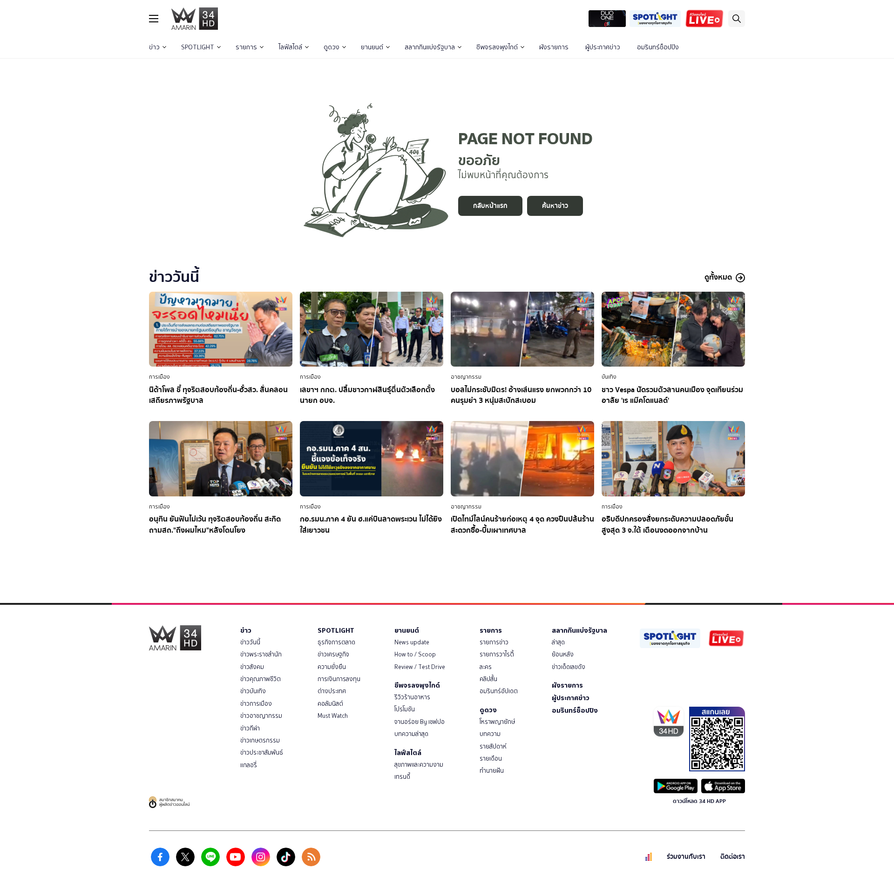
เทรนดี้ (402, 776)
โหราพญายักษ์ (497, 721)
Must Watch (333, 715)
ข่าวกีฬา (250, 728)
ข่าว (154, 47)
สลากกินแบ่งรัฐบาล (430, 47)
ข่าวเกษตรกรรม (260, 740)
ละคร (486, 666)
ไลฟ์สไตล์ (290, 47)
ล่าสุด (558, 642)
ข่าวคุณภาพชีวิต (260, 679)
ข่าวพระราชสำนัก (261, 654)
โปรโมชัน (404, 709)
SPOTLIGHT (197, 47)
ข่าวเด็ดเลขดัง (568, 666)
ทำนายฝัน (492, 770)
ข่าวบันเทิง (253, 691)
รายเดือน (491, 758)
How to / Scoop (415, 654)
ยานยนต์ (372, 47)
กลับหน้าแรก (490, 206)
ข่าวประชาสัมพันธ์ (261, 752)
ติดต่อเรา (732, 856)
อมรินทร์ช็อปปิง (658, 47)
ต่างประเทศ (332, 691)
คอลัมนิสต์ (330, 703)
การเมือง (159, 377)
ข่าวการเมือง (256, 703)
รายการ (246, 47)
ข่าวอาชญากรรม (261, 715)
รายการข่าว (494, 642)
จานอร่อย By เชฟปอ (419, 721)
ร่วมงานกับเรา (686, 856)
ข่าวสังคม (252, 666)
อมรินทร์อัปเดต (499, 691)
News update (411, 642)
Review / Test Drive (419, 666)
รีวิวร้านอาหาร (412, 697)
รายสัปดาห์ (493, 746)
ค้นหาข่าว (555, 206)
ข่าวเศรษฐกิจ (333, 654)
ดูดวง (331, 47)
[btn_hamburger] (153, 18)
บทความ (490, 733)
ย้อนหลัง (563, 654)
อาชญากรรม (466, 377)
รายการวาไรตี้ (497, 654)
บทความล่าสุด (411, 733)
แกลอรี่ (248, 765)
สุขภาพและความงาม (418, 764)
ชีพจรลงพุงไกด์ (497, 47)
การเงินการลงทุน (339, 679)
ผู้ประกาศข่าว (602, 47)
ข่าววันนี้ (250, 642)
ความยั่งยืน (332, 666)
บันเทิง (609, 377)
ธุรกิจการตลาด (336, 642)
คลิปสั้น (488, 679)
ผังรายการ (554, 47)
